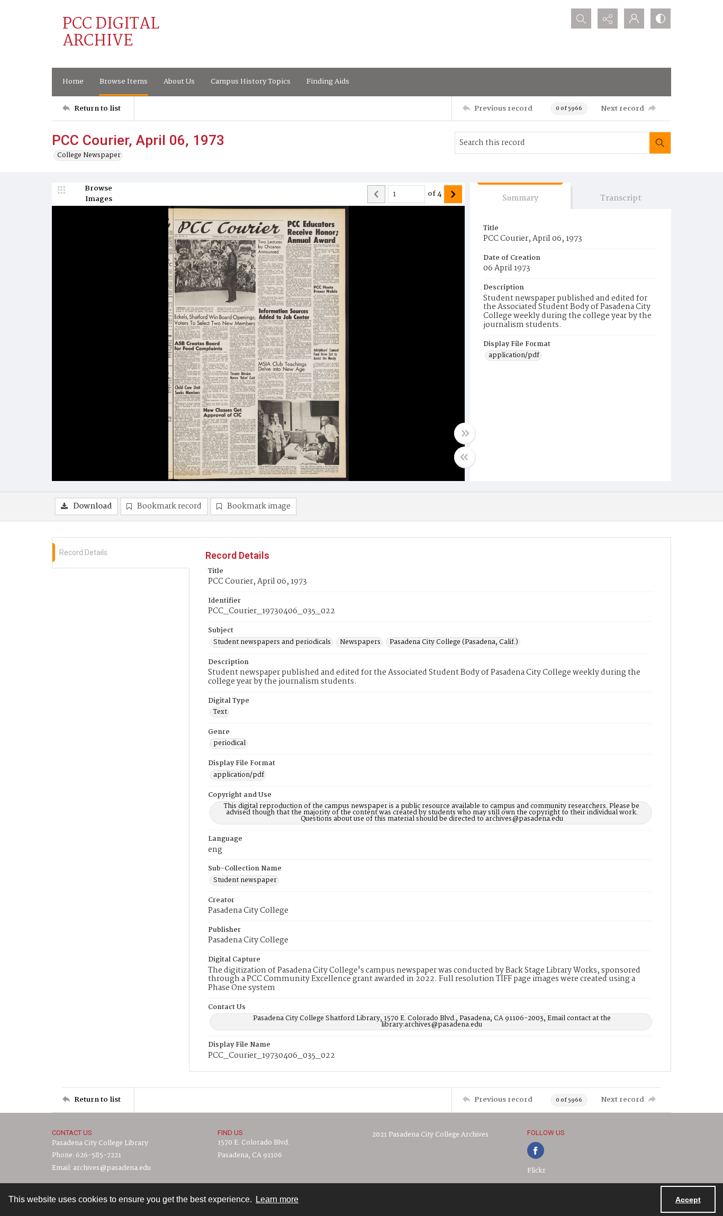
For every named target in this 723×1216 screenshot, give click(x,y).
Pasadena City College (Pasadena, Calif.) (454, 642)
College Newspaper (89, 155)
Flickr (536, 1170)
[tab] (520, 196)
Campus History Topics (251, 81)
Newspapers (360, 642)
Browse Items (124, 81)
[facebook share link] (535, 1150)
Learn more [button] (277, 1199)
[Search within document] (660, 142)
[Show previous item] (376, 194)
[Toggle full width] (464, 433)
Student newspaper (245, 880)
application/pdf (514, 355)
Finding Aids (327, 81)
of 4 (434, 194)
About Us (179, 81)
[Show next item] (453, 194)
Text (220, 712)
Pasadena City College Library (100, 1143)
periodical (229, 743)
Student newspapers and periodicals (272, 642)
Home (73, 81)
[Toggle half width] (464, 457)
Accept (688, 1199)
